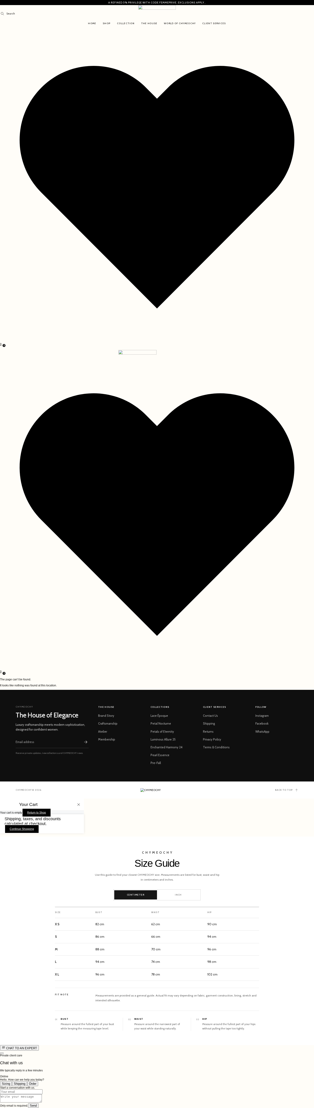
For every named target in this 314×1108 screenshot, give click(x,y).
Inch (178, 894)
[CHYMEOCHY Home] (157, 790)
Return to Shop (36, 812)
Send (33, 1105)
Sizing (6, 1083)
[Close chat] (2, 1053)
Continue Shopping (22, 829)
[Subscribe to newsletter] (85, 742)
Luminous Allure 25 (163, 739)
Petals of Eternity (162, 731)
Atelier (102, 731)
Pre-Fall (156, 763)
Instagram (262, 715)
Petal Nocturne (161, 723)
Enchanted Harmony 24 (167, 747)
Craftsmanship (107, 723)
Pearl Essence (160, 755)
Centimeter (135, 894)
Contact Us (210, 715)
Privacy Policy (212, 739)
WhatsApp (262, 731)
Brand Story (106, 715)
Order (32, 1083)
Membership (106, 739)
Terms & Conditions (216, 747)
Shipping (209, 723)
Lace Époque (159, 715)
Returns (208, 731)
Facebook (261, 723)
